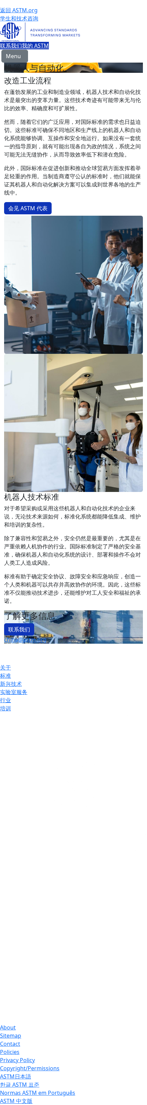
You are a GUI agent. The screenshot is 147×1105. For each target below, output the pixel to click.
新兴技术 (11, 684)
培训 (5, 708)
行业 (5, 700)
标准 (5, 675)
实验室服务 (13, 692)
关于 (5, 667)
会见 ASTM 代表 (28, 208)
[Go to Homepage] (73, 32)
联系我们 (11, 45)
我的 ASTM (35, 45)
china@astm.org (25, 639)
